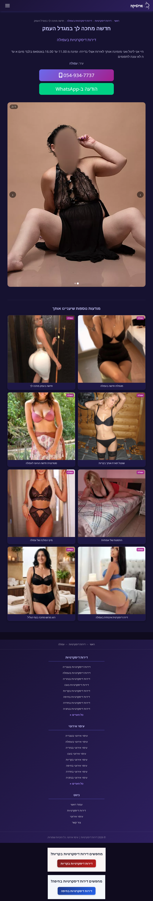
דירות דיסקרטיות (103, 20)
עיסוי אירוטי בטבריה (76, 735)
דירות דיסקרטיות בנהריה (76, 679)
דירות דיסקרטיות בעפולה (79, 20)
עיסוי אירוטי (76, 816)
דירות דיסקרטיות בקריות (76, 691)
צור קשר (76, 822)
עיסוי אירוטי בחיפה (76, 765)
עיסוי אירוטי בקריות (76, 759)
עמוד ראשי (76, 804)
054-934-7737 (78, 75)
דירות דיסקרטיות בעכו (76, 685)
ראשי (116, 20)
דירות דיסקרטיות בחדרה (76, 702)
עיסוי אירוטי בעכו (76, 753)
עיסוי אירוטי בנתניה (76, 777)
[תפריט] (7, 6)
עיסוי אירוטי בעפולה (76, 741)
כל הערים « (76, 714)
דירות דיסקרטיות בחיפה (76, 697)
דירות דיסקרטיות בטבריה (76, 667)
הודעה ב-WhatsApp (76, 88)
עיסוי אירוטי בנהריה (76, 747)
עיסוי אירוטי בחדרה (76, 771)
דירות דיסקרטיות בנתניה (76, 708)
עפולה (73, 63)
